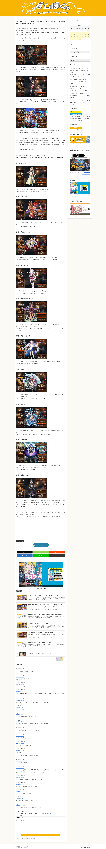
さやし (78, 213)
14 (85, 34)
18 (77, 36)
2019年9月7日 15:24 (20, 750)
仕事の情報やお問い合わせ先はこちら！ (29, 586)
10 (74, 34)
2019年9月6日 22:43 (20, 714)
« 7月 (71, 44)
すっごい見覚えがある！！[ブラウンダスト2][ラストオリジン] (80, 75)
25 (77, 39)
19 (80, 36)
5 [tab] (41, 588)
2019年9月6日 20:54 (20, 691)
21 (85, 36)
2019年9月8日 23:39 (20, 791)
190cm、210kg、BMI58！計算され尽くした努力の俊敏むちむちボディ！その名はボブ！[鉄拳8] (80, 102)
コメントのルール (46, 813)
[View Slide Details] (41, 574)
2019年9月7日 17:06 (20, 761)
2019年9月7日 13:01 (20, 743)
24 (74, 39)
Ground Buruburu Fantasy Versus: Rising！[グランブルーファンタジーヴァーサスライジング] (80, 81)
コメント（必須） (21, 820)
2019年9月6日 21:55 (20, 700)
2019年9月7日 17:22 (20, 768)
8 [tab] (45, 588)
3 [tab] (38, 588)
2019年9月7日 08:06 (20, 728)
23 (71, 39)
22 (88, 36)
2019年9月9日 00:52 (20, 798)
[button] (57, 555)
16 (71, 36)
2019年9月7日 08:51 (20, 736)
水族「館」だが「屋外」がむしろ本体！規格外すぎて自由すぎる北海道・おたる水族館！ (80, 70)
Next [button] (61, 574)
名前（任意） (19, 815)
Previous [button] (20, 574)
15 (88, 34)
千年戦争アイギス (21, 541)
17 (74, 36)
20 (83, 36)
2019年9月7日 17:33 (20, 777)
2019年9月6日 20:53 (20, 684)
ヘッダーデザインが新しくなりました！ (80, 90)
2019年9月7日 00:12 (20, 721)
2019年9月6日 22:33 (20, 707)
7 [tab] (44, 588)
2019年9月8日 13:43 (20, 784)
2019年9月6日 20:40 (20, 670)
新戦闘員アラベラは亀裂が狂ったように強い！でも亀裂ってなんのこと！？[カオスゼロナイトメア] (80, 95)
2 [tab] (37, 588)
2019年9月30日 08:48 (20, 805)
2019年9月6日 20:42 (20, 677)
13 (83, 34)
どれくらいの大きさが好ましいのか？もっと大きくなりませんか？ (80, 87)
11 (77, 34)
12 (80, 34)
